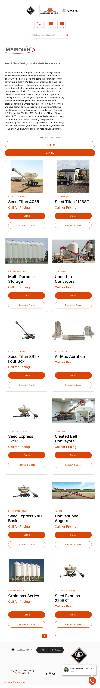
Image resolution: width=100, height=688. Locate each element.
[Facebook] (46, 674)
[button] (39, 25)
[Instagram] (50, 674)
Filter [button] (52, 144)
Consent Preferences (14, 682)
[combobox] (50, 35)
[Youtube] (53, 674)
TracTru (18, 673)
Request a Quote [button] (26, 225)
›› (66, 636)
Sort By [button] (50, 152)
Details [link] (26, 216)
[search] (67, 35)
